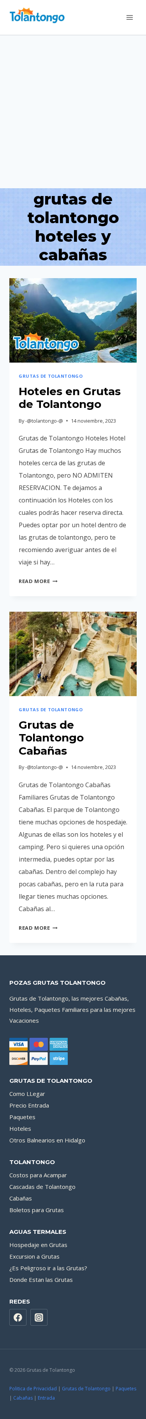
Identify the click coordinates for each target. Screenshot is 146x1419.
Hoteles (20, 1128)
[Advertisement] (73, 111)
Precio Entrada (29, 1105)
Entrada (46, 1398)
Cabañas (20, 1198)
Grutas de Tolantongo (86, 1388)
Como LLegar (27, 1093)
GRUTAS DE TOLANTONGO (51, 376)
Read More (38, 581)
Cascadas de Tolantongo (42, 1186)
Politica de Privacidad (33, 1388)
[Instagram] (38, 1317)
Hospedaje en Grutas (38, 1245)
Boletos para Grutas (36, 1210)
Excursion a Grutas (34, 1256)
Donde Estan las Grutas (41, 1279)
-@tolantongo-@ (44, 420)
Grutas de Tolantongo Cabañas (51, 737)
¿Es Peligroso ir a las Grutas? (48, 1268)
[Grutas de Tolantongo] (40, 18)
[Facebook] (17, 1317)
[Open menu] (129, 17)
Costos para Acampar (38, 1175)
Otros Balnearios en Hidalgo (47, 1140)
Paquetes (22, 1117)
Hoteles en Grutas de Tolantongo (70, 398)
